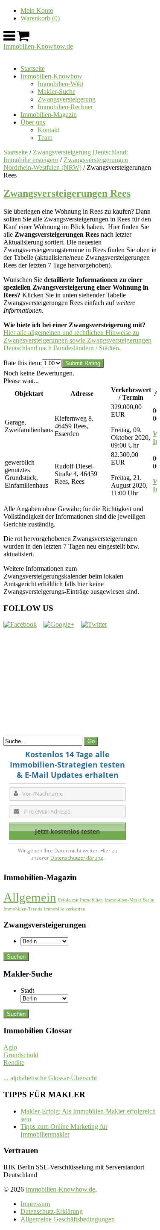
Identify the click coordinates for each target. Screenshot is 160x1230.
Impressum (35, 1203)
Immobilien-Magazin (48, 114)
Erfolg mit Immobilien (80, 900)
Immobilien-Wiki (60, 83)
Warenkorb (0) (40, 18)
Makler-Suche (57, 91)
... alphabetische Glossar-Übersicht (50, 1078)
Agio (10, 1047)
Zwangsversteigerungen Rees (67, 193)
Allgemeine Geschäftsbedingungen (67, 1219)
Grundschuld (20, 1054)
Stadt (27, 990)
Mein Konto (36, 10)
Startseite (32, 68)
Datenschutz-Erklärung (51, 1211)
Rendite (13, 1062)
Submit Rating (82, 363)
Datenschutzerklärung (76, 857)
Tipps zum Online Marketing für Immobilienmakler (64, 1130)
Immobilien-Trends (22, 909)
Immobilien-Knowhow (51, 76)
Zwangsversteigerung (67, 99)
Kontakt (48, 130)
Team (45, 137)
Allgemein (29, 897)
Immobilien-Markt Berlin (129, 900)
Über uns (32, 122)
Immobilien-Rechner (65, 106)
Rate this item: (22, 362)
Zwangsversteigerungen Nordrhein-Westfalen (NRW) (65, 163)
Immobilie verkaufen (64, 909)
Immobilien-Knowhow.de (38, 46)
